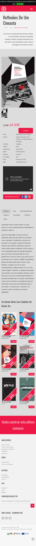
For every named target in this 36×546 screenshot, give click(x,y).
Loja (11, 27)
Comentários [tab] (16, 215)
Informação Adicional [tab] (26, 211)
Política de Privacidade (26, 529)
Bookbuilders (5, 477)
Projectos (4, 488)
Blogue (4, 492)
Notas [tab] (5, 219)
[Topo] (33, 539)
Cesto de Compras (7, 464)
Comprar (13, 341)
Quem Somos (6, 445)
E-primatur (5, 475)
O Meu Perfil (5, 462)
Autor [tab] (14, 211)
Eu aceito (20, 4)
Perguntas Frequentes (8, 449)
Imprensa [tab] (6, 215)
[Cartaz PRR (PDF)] (18, 533)
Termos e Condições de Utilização (10, 529)
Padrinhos (5, 451)
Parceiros (4, 453)
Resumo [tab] (6, 211)
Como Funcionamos (8, 447)
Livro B (4, 479)
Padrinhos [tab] (27, 215)
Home (5, 27)
